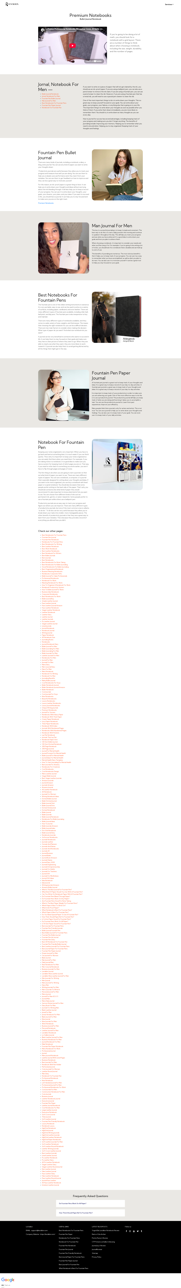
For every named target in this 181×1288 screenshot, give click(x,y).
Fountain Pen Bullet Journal (51, 98)
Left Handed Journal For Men (52, 1083)
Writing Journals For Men (50, 987)
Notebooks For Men (49, 658)
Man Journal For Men (49, 101)
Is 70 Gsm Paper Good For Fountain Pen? (56, 924)
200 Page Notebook (49, 746)
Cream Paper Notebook (50, 719)
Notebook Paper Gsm (50, 740)
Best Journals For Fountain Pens (53, 926)
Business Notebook (49, 1060)
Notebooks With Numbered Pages (54, 730)
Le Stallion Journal (48, 1035)
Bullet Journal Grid (48, 803)
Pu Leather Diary (48, 1160)
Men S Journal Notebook (50, 967)
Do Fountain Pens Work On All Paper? (55, 921)
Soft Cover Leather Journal (51, 1151)
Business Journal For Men (50, 1026)
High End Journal (47, 1130)
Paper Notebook (48, 635)
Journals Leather (47, 842)
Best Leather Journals (49, 1153)
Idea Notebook (47, 880)
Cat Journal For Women (50, 955)
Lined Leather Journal (49, 1155)
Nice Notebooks (47, 696)
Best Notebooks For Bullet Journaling (55, 565)
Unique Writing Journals (50, 708)
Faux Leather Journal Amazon (52, 605)
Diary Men (45, 985)
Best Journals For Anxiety (50, 765)
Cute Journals (46, 1094)
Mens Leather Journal (49, 774)
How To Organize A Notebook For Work (56, 585)
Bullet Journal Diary (48, 833)
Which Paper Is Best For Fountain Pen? (55, 912)
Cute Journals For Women (51, 1069)
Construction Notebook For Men (53, 1092)
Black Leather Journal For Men (52, 1037)
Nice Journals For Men (49, 1021)
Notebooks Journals (49, 835)
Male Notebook (47, 1044)
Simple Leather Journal (50, 601)
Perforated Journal (48, 1067)
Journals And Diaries (49, 846)
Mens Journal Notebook (50, 1055)
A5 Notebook (47, 792)
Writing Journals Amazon (50, 885)
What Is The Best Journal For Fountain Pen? (57, 890)
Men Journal (46, 980)
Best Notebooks (48, 560)
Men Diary (45, 1074)
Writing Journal (47, 633)
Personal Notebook (49, 1028)
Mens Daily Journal (48, 1001)
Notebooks (46, 642)
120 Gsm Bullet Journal (50, 742)
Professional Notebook (50, 1078)
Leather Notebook (48, 612)
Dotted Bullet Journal (49, 799)
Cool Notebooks (48, 769)
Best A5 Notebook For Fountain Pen (54, 942)
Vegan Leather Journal (49, 624)
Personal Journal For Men (50, 992)
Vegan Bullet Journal (49, 776)
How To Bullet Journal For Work (53, 590)
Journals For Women (49, 794)
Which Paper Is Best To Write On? (54, 905)
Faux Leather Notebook (50, 608)
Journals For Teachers (49, 871)
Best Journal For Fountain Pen (69, 1264)
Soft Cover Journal (48, 1114)
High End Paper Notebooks (51, 1139)
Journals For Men (47, 662)
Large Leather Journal (49, 1110)
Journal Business (47, 853)
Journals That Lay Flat (49, 737)
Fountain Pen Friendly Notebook (53, 1121)
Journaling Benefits (48, 678)
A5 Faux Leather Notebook (51, 1183)
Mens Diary (46, 665)
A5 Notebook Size (48, 637)
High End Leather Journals (51, 1135)
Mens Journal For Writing (50, 983)
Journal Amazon (47, 783)
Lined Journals (46, 626)
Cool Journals (46, 692)
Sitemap (95, 1253)
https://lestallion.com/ (47, 1234)
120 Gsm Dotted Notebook (52, 744)
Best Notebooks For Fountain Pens (54, 103)
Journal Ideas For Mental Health (52, 758)
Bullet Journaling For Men (50, 649)
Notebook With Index (49, 726)
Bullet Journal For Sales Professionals (54, 576)
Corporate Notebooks (50, 594)
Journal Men (46, 999)
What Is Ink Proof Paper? (50, 908)
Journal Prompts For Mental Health (54, 753)
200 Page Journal (48, 749)
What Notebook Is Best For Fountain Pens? (57, 910)
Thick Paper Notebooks (50, 724)
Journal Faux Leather (49, 1180)
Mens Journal (46, 994)
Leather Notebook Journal (51, 1099)
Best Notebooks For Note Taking (53, 562)
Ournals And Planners (49, 844)
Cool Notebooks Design (50, 771)
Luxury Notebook (48, 1124)
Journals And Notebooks (50, 849)
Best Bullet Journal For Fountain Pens (54, 933)
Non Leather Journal (49, 1169)
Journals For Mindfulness (50, 876)
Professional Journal (48, 1051)
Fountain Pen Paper (49, 1103)
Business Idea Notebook (50, 592)
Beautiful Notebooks (49, 699)
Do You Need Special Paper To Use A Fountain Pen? (60, 915)
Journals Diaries (47, 860)
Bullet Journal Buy (48, 599)
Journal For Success (48, 712)
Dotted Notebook (48, 810)
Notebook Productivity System (53, 587)
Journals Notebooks (49, 840)
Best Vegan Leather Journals (52, 778)
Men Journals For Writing (50, 978)
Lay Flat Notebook (48, 735)
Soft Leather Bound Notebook (53, 1146)
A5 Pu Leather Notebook (51, 1162)
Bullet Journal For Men (49, 646)
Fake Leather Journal (49, 1171)
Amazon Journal (47, 787)
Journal (44, 1053)
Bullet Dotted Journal (49, 801)
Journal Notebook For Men (51, 1042)
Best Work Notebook (49, 549)
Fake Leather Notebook (50, 1176)
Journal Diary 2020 (48, 862)
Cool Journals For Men (49, 1089)
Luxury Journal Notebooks (51, 705)
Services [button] (168, 4)
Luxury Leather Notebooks (51, 703)
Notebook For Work (49, 580)
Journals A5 (46, 851)
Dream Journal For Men (50, 953)
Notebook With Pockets (50, 733)
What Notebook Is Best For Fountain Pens (73, 1268)
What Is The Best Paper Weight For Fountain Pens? (60, 903)
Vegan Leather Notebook (51, 610)
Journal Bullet (46, 855)
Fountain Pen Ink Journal (50, 937)
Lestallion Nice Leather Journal (52, 974)
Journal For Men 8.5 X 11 (50, 996)
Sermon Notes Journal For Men (52, 1003)
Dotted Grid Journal (49, 808)
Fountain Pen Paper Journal (51, 105)
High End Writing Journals (50, 1133)
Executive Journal (48, 1101)
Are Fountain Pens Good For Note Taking (56, 901)
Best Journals (46, 558)
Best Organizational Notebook (52, 569)
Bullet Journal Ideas (48, 821)
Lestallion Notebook (49, 1033)
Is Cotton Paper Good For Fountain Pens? (56, 919)
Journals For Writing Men (50, 1008)
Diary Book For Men (49, 1005)
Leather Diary (46, 615)
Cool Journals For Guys (50, 694)
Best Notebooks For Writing (52, 544)
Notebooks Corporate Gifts (52, 574)
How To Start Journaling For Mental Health (56, 762)
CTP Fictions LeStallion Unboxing (103, 1242)
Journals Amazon (48, 785)
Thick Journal (46, 1117)
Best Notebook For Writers (51, 553)
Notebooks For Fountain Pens (52, 542)
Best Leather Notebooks (50, 551)
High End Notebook (49, 1128)
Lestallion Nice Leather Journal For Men (55, 976)
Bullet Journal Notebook (50, 94)
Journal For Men (47, 660)
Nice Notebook (47, 1080)
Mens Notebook (47, 671)
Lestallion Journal (47, 971)
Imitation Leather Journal (50, 1185)
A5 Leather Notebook (50, 790)
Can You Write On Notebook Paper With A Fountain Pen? (62, 894)
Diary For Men (47, 669)
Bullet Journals (47, 815)
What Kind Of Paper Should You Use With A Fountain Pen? (62, 892)
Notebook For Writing (50, 674)
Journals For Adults (48, 869)
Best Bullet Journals (48, 555)
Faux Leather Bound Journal (51, 1178)
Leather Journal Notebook (51, 1105)
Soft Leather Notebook (50, 1144)
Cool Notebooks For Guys (51, 683)
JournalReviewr (97, 1249)
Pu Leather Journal (48, 621)
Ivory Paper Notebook (50, 721)
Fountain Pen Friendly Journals (52, 928)
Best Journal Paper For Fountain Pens (54, 949)
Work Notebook (48, 1024)
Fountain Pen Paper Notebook (52, 1046)
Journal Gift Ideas (48, 878)
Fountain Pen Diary (48, 940)
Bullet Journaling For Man (50, 651)
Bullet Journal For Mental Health (53, 755)
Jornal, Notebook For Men (51, 96)
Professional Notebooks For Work (54, 1087)
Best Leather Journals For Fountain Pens (55, 946)
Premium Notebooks (46, 203)
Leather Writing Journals (50, 1149)
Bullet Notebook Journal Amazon (53, 687)
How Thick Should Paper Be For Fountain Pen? (58, 917)
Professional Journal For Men (52, 1085)
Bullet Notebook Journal (50, 685)
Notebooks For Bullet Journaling (53, 819)
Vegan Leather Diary (49, 1164)
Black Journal (46, 958)
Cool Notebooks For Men (51, 1108)
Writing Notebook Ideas (50, 796)
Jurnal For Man (47, 1012)
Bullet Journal (46, 812)
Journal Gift (46, 874)
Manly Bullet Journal (48, 680)
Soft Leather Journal (49, 1119)
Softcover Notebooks (50, 837)
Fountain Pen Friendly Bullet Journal (54, 944)
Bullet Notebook (48, 690)
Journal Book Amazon (49, 858)
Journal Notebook (48, 628)
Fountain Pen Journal (49, 537)
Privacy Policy (96, 1257)
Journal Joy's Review (99, 1246)
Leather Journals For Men (50, 655)
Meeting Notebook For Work (52, 583)
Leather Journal (47, 617)
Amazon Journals (48, 780)
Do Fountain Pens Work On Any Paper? (55, 899)
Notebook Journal (48, 630)
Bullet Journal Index (48, 828)
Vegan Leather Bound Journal (52, 1167)
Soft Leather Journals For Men (52, 1142)
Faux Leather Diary (48, 1174)
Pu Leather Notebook (49, 1158)
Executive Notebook (49, 1112)
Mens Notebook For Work (51, 1049)
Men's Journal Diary (48, 667)
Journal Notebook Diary (50, 644)
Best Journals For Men (49, 1062)
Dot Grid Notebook (49, 830)
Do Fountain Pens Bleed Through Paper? (56, 896)
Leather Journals (47, 619)
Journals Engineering (49, 865)
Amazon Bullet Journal (49, 887)
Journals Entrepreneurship (51, 867)
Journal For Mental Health (50, 751)
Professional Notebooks (50, 578)
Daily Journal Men (48, 962)
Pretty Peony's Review (100, 1238)
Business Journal (47, 1096)
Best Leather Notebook (50, 546)
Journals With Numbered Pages (53, 728)
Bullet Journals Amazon (50, 826)
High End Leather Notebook (52, 1137)
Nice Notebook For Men (50, 965)
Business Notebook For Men (52, 1039)
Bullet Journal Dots (48, 805)
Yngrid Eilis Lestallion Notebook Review (105, 1230)
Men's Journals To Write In (51, 989)
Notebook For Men (48, 676)
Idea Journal (46, 883)
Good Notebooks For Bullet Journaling (55, 567)
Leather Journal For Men (50, 1030)
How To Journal (47, 824)
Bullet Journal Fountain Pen (51, 930)
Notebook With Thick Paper (52, 717)
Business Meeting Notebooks (52, 571)
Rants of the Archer (99, 1234)
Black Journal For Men (49, 1017)
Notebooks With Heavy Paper (52, 715)
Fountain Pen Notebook (50, 540)
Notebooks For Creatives (51, 767)
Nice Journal (46, 1019)
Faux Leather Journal (49, 603)
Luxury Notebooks (48, 701)
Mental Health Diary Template (52, 760)
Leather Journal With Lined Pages (53, 1058)
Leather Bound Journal (49, 1071)
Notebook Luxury (48, 1126)
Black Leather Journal (49, 1010)
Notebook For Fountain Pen (51, 108)
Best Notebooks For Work (51, 596)
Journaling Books (47, 640)
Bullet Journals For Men (50, 653)
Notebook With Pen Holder (51, 1064)
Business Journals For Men (51, 969)
